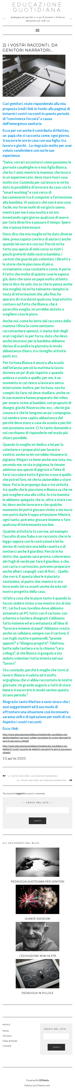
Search (37, 821)
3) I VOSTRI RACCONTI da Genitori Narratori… (42, 780)
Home (6, 1030)
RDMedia (44, 1080)
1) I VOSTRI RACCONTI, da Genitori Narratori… (33, 776)
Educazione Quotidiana (37, 7)
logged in (20, 793)
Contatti (7, 1045)
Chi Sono (7, 1035)
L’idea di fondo (10, 1040)
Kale (27, 1085)
